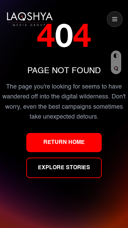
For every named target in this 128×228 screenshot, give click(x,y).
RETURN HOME (64, 142)
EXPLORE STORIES (64, 168)
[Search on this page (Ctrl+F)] (116, 69)
